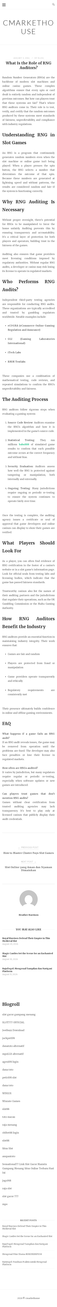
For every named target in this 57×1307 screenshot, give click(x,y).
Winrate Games (11, 1101)
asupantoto (8, 1156)
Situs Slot (7, 1148)
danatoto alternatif (13, 1046)
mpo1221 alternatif (13, 1053)
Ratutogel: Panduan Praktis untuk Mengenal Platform (24, 1263)
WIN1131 (6, 1093)
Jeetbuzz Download (13, 1030)
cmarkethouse (28, 27)
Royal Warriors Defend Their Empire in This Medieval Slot (24, 1227)
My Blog (39, 58)
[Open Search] (53, 4)
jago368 (6, 1180)
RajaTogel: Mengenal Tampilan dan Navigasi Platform (25, 1245)
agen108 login (10, 1061)
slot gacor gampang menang (19, 1014)
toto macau (8, 1117)
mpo (4, 1204)
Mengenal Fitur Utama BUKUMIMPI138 (22, 1254)
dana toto (7, 1069)
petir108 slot (9, 1077)
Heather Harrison (28, 915)
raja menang (9, 1124)
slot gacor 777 (10, 1196)
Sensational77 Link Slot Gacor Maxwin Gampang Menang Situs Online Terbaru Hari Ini (28, 1168)
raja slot (7, 1188)
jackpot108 (8, 1038)
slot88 (5, 1109)
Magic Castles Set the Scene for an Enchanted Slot (27, 1236)
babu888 (24, 444)
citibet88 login (10, 1132)
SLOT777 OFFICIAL (13, 1022)
